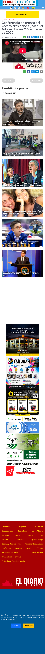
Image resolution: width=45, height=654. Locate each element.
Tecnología (22, 531)
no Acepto (29, 625)
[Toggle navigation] (43, 7)
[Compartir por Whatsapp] (24, 37)
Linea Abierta (37, 531)
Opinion (29, 548)
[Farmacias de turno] (19, 7)
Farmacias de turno (10, 552)
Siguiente (36, 80)
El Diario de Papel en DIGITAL (14, 561)
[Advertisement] (22, 301)
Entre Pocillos (37, 552)
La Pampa (6, 526)
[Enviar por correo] (41, 37)
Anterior (8, 80)
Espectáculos (7, 531)
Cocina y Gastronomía (11, 544)
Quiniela (18, 548)
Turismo (5, 535)
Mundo (5, 539)
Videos (40, 548)
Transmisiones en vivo (11, 557)
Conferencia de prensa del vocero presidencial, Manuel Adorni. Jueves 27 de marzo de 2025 (22, 27)
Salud (18, 535)
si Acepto (16, 625)
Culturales (19, 539)
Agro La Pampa (36, 539)
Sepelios (22, 526)
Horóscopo (6, 548)
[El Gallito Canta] (11, 7)
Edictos (30, 535)
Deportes (39, 526)
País (41, 535)
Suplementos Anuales (33, 544)
